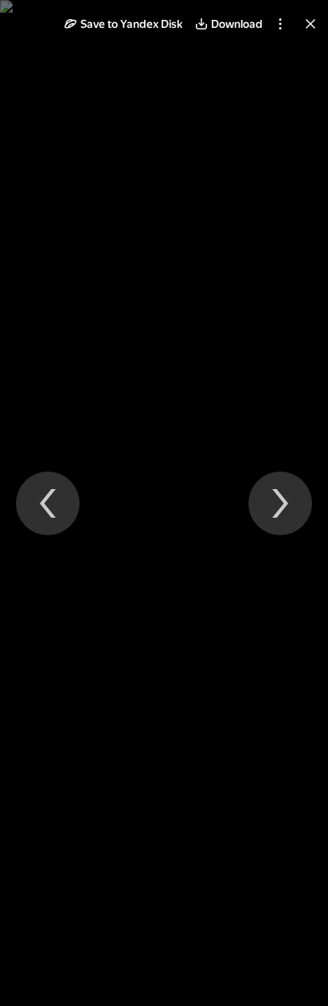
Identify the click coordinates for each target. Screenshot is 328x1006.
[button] (123, 24)
